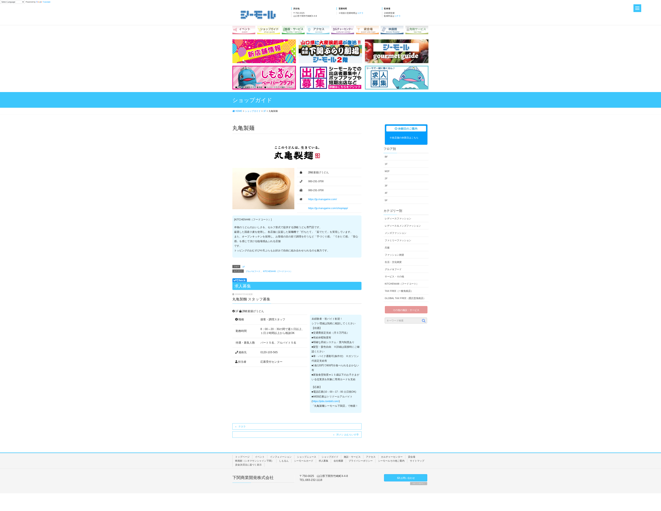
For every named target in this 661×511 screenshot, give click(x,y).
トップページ (242, 456)
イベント (260, 456)
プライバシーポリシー (361, 460)
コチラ (360, 13)
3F (386, 185)
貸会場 (411, 456)
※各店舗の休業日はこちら (404, 137)
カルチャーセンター (392, 456)
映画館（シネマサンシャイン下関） (254, 460)
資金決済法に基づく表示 (248, 464)
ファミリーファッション (398, 240)
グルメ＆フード (253, 271)
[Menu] (637, 8)
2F (386, 178)
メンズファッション (395, 233)
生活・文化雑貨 (393, 262)
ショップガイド (330, 456)
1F (243, 267)
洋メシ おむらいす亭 (347, 434)
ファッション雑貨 (394, 254)
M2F (387, 171)
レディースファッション (398, 218)
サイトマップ (417, 460)
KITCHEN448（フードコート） (277, 271)
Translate (46, 2)
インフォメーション (281, 456)
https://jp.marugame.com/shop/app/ (328, 208)
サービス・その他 (394, 276)
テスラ (242, 426)
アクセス (371, 456)
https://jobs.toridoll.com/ (325, 401)
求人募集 (323, 460)
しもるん (284, 460)
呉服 (387, 247)
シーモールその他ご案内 (391, 460)
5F (386, 200)
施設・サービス (352, 456)
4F (386, 192)
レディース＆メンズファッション (403, 225)
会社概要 (338, 460)
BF (386, 156)
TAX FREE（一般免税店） (399, 291)
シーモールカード (303, 460)
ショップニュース (306, 456)
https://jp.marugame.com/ (322, 199)
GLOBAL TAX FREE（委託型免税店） (405, 298)
